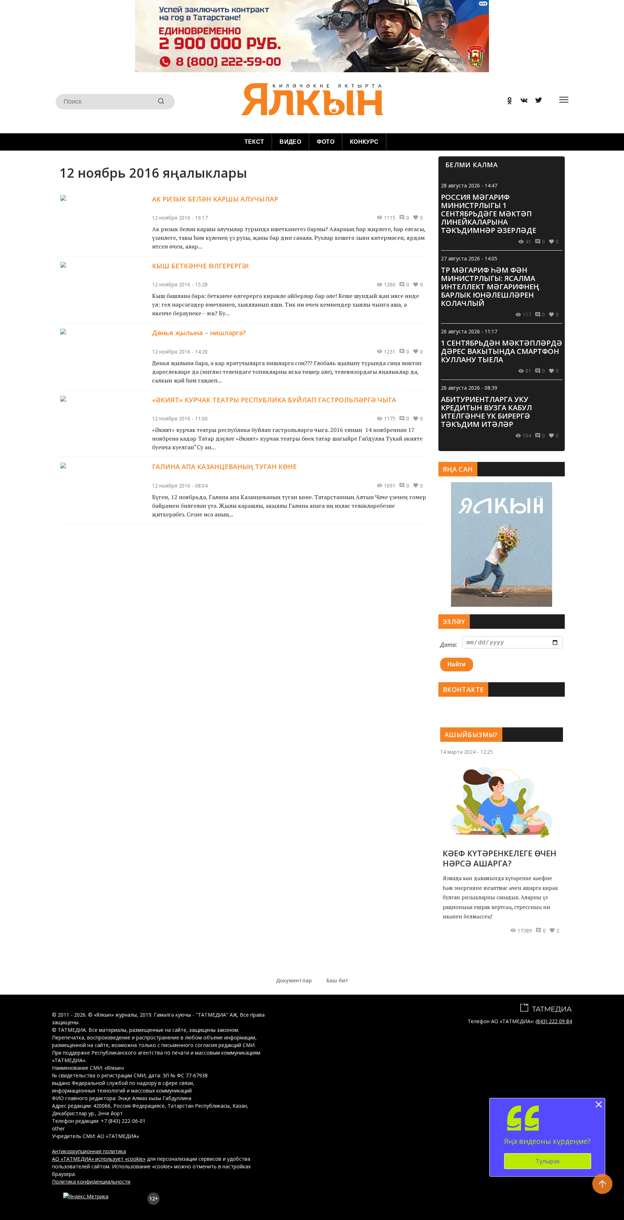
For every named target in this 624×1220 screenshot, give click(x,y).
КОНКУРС (364, 142)
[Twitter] (535, 101)
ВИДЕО (290, 142)
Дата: (448, 645)
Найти (456, 664)
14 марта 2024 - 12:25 (466, 751)
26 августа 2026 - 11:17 (469, 331)
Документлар (294, 980)
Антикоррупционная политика (89, 1151)
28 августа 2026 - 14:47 (469, 185)
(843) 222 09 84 (554, 1021)
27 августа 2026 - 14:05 (469, 258)
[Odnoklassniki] (507, 101)
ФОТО (325, 142)
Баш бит (337, 980)
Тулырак (548, 1161)
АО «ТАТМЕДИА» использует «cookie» (99, 1158)
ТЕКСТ (254, 142)
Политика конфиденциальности (91, 1181)
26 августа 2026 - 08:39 (469, 387)
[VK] (521, 101)
